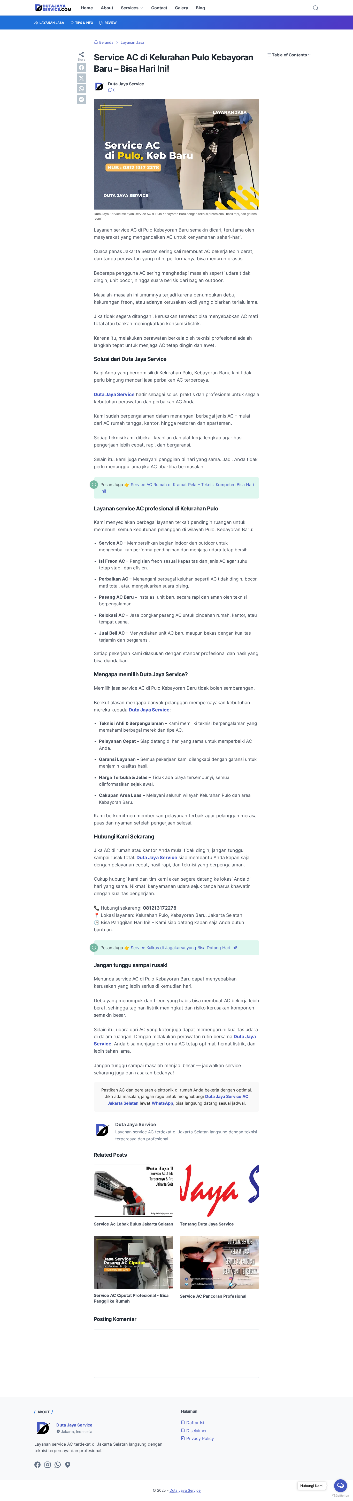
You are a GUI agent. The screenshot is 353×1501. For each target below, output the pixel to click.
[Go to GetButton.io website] (340, 1495)
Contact (159, 7)
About (107, 7)
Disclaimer (196, 1430)
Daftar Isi (194, 1422)
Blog (200, 7)
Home (87, 7)
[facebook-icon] (37, 1465)
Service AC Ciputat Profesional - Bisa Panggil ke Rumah (131, 1298)
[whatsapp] (81, 88)
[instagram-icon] (47, 1465)
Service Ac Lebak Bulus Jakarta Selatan (133, 1224)
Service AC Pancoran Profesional (213, 1296)
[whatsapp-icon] (58, 1465)
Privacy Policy (199, 1438)
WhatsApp (162, 1103)
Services (130, 7)
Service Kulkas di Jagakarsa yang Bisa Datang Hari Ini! (184, 947)
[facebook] (81, 67)
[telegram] (81, 99)
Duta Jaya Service (114, 394)
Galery (181, 7)
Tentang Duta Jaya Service (207, 1224)
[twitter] (81, 78)
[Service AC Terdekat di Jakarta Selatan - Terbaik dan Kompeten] (53, 7)
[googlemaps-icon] (68, 1465)
